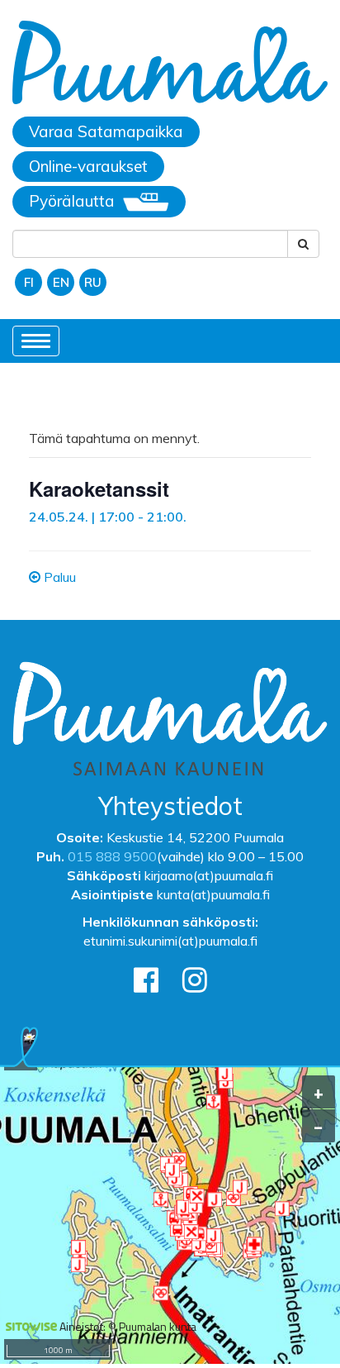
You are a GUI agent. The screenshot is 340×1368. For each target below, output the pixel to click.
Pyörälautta (72, 201)
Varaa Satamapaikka (106, 131)
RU (93, 282)
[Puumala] (170, 64)
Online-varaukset (88, 166)
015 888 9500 (112, 856)
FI (29, 282)
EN (61, 282)
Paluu (58, 577)
